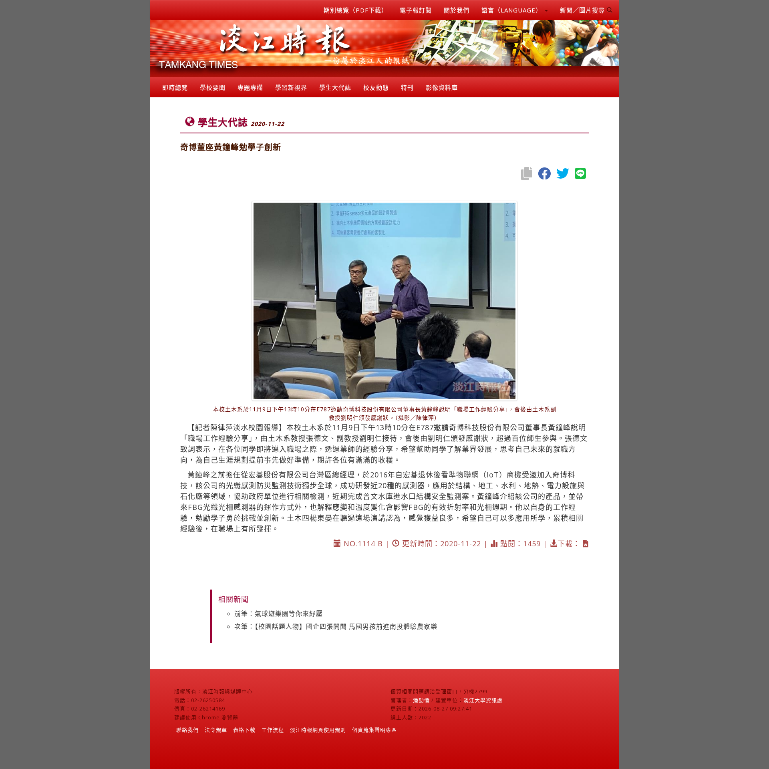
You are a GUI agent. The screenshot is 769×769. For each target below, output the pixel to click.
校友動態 (376, 87)
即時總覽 (175, 87)
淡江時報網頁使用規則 (318, 729)
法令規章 (216, 729)
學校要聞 (212, 87)
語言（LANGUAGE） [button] (512, 10)
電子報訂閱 (416, 10)
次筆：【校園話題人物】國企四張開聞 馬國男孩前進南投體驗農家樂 (335, 626)
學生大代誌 (335, 87)
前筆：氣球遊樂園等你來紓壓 (278, 613)
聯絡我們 (187, 729)
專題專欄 (250, 87)
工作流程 (273, 729)
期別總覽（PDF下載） (356, 10)
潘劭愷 (421, 700)
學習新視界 (291, 87)
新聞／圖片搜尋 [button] (583, 10)
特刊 (407, 87)
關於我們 (456, 10)
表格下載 (244, 729)
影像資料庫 (442, 87)
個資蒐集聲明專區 (374, 729)
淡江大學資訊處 (483, 700)
